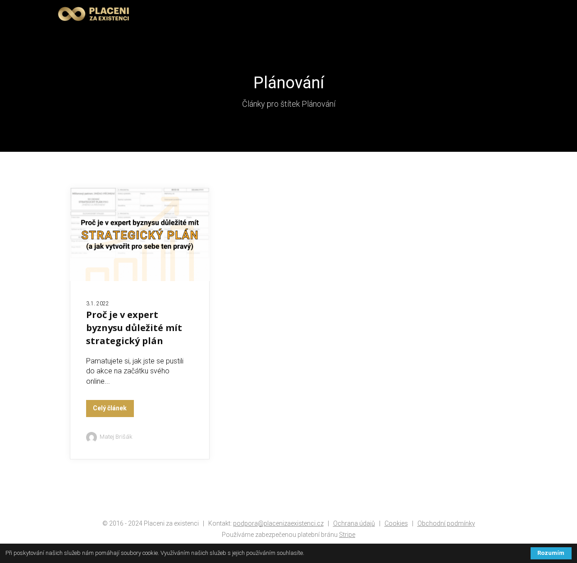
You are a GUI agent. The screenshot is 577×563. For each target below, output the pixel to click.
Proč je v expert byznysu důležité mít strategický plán (134, 328)
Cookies (396, 523)
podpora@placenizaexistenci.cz (278, 523)
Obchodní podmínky (446, 523)
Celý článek (110, 408)
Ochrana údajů (354, 523)
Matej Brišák (116, 436)
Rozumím (550, 552)
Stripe (347, 534)
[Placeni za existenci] (94, 14)
